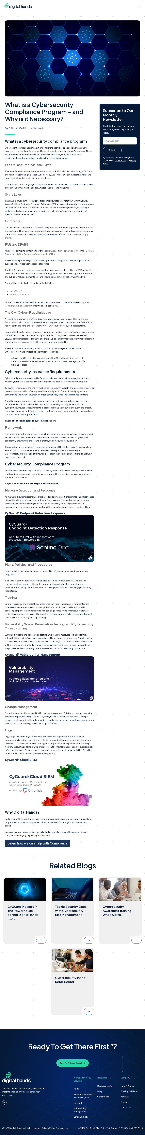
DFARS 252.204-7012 (19, 294)
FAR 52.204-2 (15, 291)
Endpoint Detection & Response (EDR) (84, 1096)
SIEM (76, 1089)
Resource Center (105, 1086)
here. (53, 420)
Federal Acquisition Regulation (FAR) (61, 250)
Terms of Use (120, 160)
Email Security (81, 1116)
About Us (125, 1096)
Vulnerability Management (80, 1110)
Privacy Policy (48, 1128)
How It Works (127, 1086)
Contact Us (126, 1107)
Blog (99, 1091)
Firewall (78, 1103)
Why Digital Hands (129, 1091)
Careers (124, 1102)
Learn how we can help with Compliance (37, 843)
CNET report (19, 184)
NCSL (11, 200)
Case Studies (103, 1096)
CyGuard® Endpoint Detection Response (35, 513)
